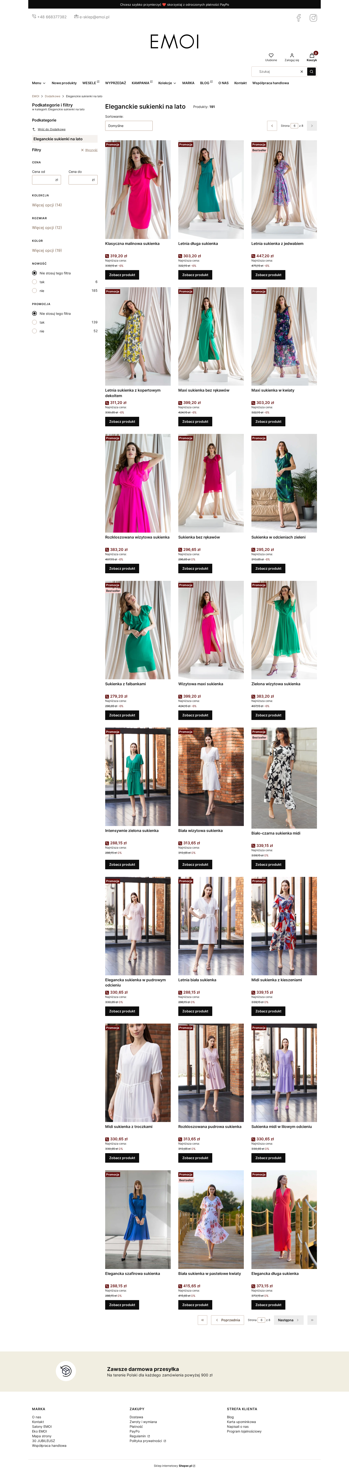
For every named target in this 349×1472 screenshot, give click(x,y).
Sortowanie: (114, 116)
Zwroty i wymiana (143, 1422)
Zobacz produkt (122, 275)
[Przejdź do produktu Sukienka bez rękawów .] (211, 483)
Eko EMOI (39, 1431)
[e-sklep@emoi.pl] (76, 17)
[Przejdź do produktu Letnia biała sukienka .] (211, 926)
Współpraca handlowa (49, 1445)
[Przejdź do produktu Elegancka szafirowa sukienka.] (138, 1219)
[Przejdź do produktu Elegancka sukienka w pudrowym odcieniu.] (138, 926)
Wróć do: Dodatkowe (52, 129)
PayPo (135, 1431)
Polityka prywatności (146, 1441)
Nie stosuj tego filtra (55, 273)
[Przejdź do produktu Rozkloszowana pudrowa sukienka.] (211, 1073)
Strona (285, 125)
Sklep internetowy (173, 1465)
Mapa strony (42, 1436)
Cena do (75, 172)
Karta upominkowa (241, 1422)
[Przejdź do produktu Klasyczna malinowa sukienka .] (138, 189)
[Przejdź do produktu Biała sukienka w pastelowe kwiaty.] (211, 1219)
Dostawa (136, 1417)
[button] (311, 72)
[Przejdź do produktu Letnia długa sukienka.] (211, 189)
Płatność (136, 1426)
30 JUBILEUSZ (43, 1441)
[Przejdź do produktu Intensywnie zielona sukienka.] (138, 777)
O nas (36, 1417)
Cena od (38, 172)
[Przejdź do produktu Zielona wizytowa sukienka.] (284, 630)
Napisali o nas (238, 1426)
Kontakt (38, 1422)
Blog (230, 1417)
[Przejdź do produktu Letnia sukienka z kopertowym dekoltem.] (138, 336)
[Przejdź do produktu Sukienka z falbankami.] (138, 630)
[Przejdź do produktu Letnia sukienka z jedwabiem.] (284, 189)
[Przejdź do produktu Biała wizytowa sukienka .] (211, 777)
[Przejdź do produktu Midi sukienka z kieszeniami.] (284, 926)
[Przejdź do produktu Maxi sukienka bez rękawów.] (211, 336)
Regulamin (138, 1436)
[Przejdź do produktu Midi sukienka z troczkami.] (138, 1073)
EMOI (35, 96)
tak (42, 282)
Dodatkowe (52, 96)
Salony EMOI (42, 1426)
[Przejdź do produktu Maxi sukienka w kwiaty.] (284, 336)
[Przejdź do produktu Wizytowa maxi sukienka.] (211, 630)
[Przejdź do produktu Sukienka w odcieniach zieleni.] (284, 483)
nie (42, 291)
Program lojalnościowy (244, 1431)
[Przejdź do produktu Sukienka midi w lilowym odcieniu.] (284, 1073)
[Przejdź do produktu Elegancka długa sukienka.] (284, 1219)
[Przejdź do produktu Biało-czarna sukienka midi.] (284, 778)
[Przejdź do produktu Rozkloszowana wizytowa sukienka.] (138, 483)
